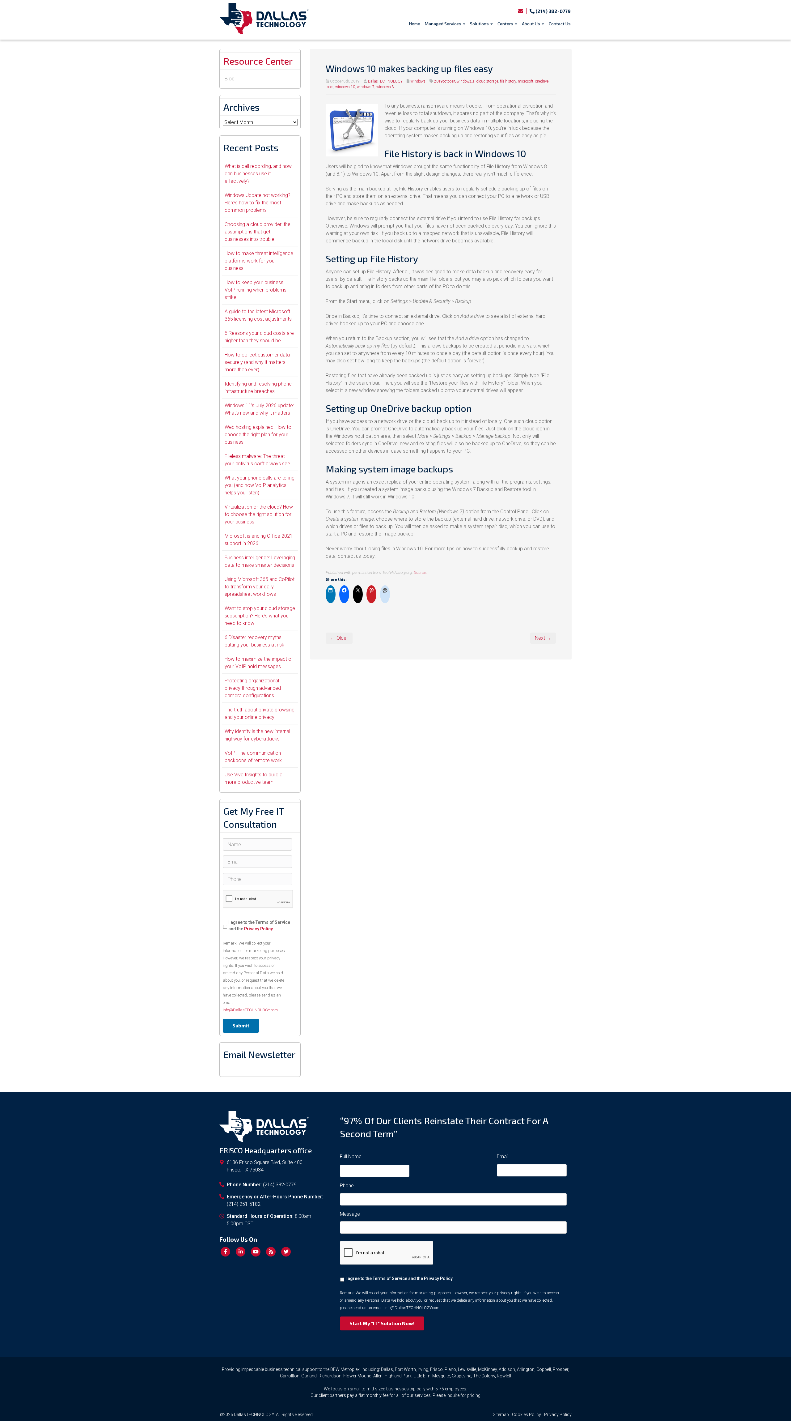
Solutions (480, 23)
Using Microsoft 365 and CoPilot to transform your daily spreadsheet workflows (259, 586)
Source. (420, 572)
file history (508, 81)
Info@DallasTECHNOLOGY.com (250, 1010)
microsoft (525, 81)
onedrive (541, 81)
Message (350, 1214)
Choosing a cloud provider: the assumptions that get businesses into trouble (257, 231)
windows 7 (365, 87)
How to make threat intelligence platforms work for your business (259, 260)
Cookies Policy (526, 1414)
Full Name (351, 1156)
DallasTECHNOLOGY (385, 81)
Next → (543, 638)
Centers (505, 23)
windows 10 (345, 87)
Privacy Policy (258, 928)
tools (329, 87)
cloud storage (487, 81)
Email (503, 1156)
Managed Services (443, 23)
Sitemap (501, 1414)
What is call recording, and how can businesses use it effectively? (258, 173)
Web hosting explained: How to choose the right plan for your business (258, 434)
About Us (531, 23)
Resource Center (258, 60)
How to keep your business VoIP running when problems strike (255, 290)
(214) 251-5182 (243, 1204)
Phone (347, 1185)
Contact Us (560, 23)
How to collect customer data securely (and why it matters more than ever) (257, 362)
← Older (339, 638)
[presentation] (258, 899)
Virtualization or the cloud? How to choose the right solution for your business (259, 514)
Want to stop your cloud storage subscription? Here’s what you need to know (260, 615)
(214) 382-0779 (553, 11)
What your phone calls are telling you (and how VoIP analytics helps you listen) (259, 485)
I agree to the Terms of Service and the (259, 925)
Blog (230, 79)
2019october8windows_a (454, 81)
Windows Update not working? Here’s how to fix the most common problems (257, 202)
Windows (417, 81)
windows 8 (385, 87)
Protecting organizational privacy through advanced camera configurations (253, 688)
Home (414, 23)
